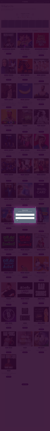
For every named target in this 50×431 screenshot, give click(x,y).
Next (17, 220)
